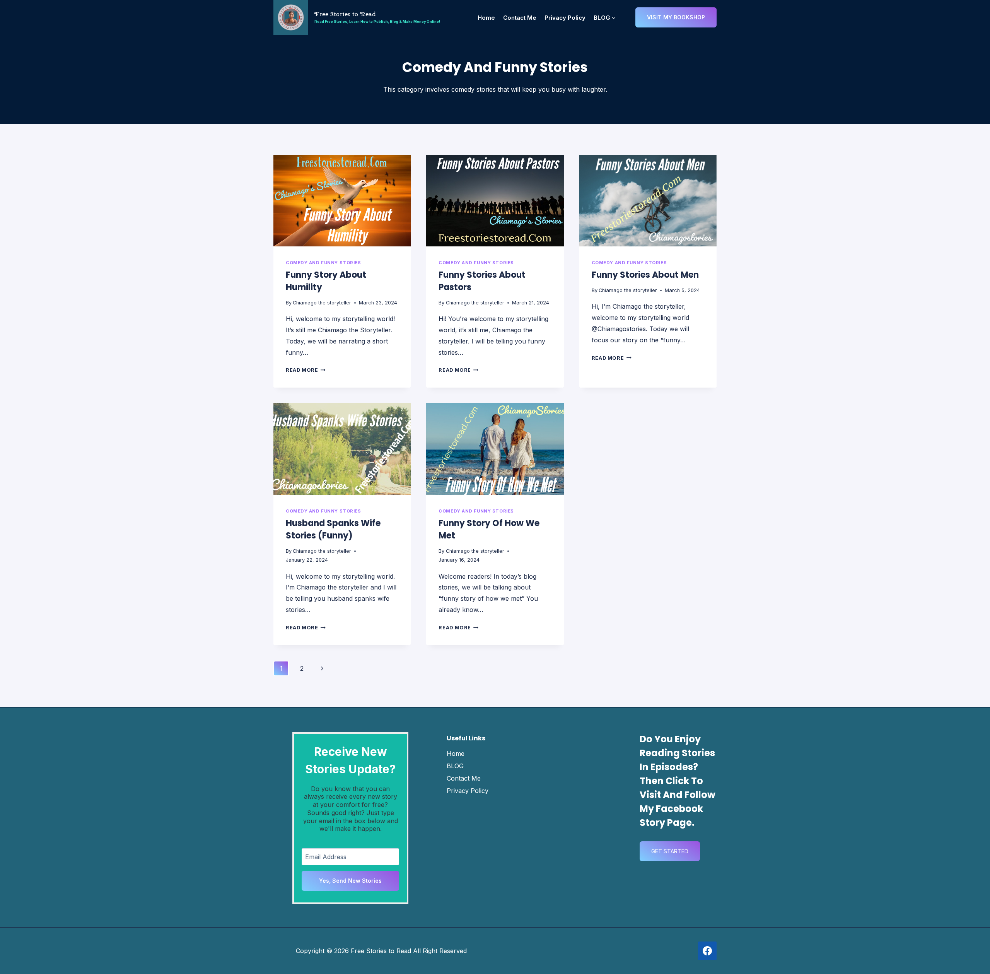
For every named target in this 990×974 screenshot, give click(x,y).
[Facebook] (707, 951)
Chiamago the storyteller (322, 303)
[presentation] (342, 200)
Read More (306, 370)
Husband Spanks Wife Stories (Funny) (333, 529)
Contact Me (519, 17)
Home (486, 17)
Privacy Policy (564, 17)
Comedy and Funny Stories (323, 262)
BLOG (455, 766)
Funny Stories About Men (645, 275)
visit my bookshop (676, 17)
